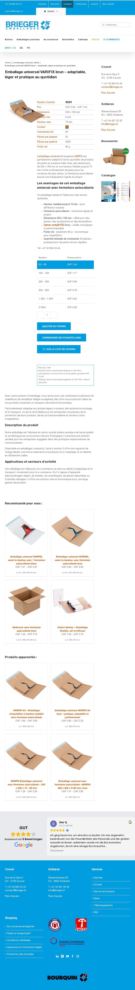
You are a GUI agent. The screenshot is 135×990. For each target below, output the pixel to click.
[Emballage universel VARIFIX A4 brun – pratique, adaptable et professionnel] (72, 665)
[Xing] (62, 956)
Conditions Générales (19, 940)
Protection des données (20, 954)
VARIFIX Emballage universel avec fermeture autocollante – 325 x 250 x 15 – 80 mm (26, 784)
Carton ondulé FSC (54, 225)
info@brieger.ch (109, 124)
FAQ (96, 912)
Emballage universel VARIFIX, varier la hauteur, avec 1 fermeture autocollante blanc (26, 560)
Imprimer (98, 878)
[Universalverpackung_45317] (25, 123)
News (97, 899)
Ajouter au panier (54, 326)
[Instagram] (77, 956)
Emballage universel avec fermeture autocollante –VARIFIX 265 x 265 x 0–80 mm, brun (72, 784)
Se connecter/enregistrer (20, 927)
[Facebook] (72, 956)
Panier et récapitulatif (19, 933)
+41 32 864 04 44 (16, 887)
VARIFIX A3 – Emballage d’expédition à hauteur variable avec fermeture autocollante (26, 714)
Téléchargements (103, 905)
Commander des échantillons (61, 337)
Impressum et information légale (24, 947)
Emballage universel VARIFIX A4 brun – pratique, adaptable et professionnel (72, 714)
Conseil (98, 885)
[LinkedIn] (57, 956)
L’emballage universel (48, 156)
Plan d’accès (108, 93)
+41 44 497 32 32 (60, 887)
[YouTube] (67, 956)
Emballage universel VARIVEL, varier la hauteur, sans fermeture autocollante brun (72, 560)
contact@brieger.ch (14, 11)
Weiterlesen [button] (57, 850)
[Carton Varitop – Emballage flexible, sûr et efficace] (72, 582)
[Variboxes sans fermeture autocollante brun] (26, 582)
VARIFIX (78, 156)
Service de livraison (104, 892)
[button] (59, 349)
